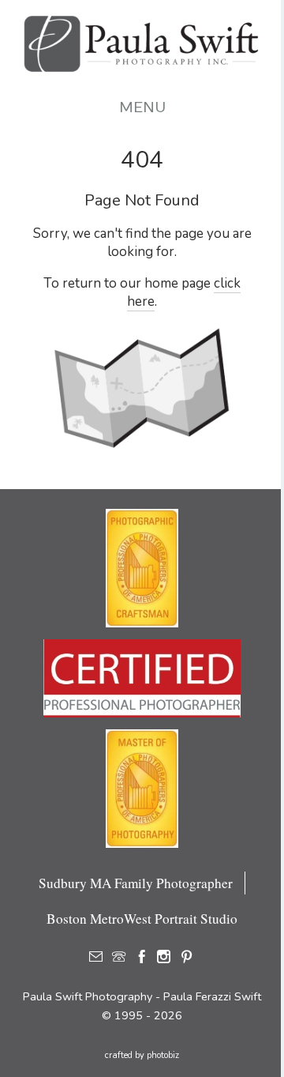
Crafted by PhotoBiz (142, 1055)
